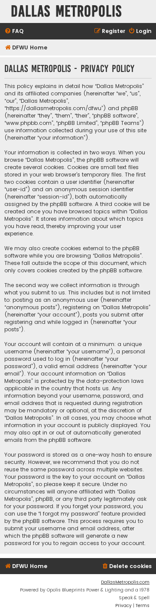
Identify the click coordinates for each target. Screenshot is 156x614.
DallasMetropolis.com (125, 582)
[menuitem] (13, 31)
